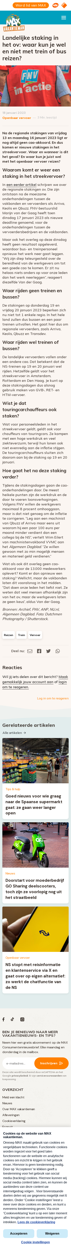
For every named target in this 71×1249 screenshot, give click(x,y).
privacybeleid (20, 1075)
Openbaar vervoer (16, 118)
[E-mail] (29, 651)
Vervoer (35, 635)
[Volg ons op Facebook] (3, 1020)
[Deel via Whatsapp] (58, 651)
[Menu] (64, 17)
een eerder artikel (21, 184)
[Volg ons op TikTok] (12, 1020)
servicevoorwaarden (49, 1075)
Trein (21, 635)
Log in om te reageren (53, 698)
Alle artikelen (12, 733)
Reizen (8, 635)
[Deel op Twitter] (48, 651)
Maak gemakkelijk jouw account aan (35, 679)
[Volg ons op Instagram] (22, 1020)
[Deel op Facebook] (39, 651)
